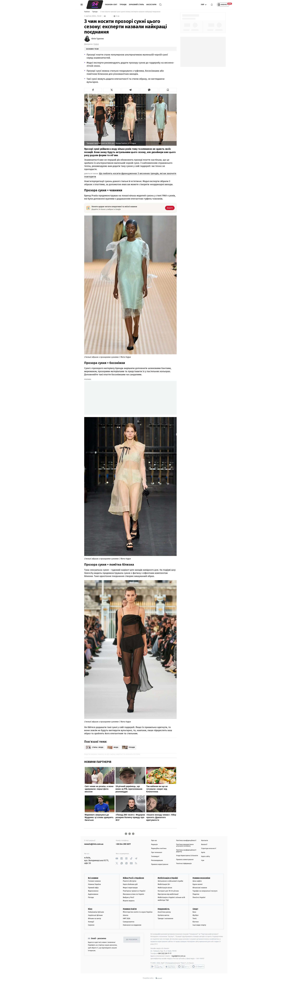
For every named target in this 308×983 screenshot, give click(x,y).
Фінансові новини (200, 888)
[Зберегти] (168, 90)
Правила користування (159, 864)
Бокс (194, 912)
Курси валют (198, 884)
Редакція (154, 844)
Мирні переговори (130, 888)
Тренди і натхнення (165, 918)
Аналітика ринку (164, 912)
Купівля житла (163, 915)
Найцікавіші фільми (96, 912)
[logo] (95, 4)
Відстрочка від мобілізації (168, 894)
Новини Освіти (130, 909)
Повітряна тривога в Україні (134, 891)
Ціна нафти (197, 881)
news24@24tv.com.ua (93, 844)
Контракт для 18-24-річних (168, 891)
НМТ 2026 (126, 918)
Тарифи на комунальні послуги (205, 891)
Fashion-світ (111, 4)
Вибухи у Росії (128, 897)
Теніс (195, 918)
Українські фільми (95, 915)
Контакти (204, 840)
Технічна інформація (184, 863)
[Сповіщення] (211, 4)
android (157, 966)
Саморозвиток (128, 922)
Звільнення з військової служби (170, 881)
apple (170, 966)
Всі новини (93, 878)
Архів (203, 852)
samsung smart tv (198, 966)
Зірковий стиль (136, 4)
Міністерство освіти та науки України (137, 912)
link (117, 858)
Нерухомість (164, 909)
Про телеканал (156, 852)
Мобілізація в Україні (168, 878)
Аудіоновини (93, 894)
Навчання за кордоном (132, 925)
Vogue (96, 44)
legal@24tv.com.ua (178, 956)
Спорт (195, 909)
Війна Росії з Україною (133, 878)
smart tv (183, 966)
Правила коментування (184, 859)
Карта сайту (205, 856)
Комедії (91, 922)
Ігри (202, 860)
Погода (91, 897)
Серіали (91, 925)
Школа (125, 915)
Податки (196, 894)
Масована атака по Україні (133, 894)
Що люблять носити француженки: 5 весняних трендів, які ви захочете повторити (130, 175)
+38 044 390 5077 (123, 844)
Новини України (94, 884)
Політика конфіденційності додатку (186, 850)
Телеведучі (155, 856)
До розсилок (131, 939)
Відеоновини (93, 891)
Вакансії (204, 844)
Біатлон (196, 922)
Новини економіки (201, 878)
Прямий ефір (93, 888)
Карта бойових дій (130, 884)
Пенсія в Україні (199, 897)
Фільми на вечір (94, 918)
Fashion (87, 12)
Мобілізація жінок (165, 888)
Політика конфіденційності (186, 840)
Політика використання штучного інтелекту (185, 845)
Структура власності (208, 848)
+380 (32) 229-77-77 (164, 953)
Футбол (196, 915)
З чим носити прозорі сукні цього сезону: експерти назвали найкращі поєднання (130, 12)
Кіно (90, 909)
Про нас (154, 840)
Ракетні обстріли (129, 881)
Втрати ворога (128, 901)
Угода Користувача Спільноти (187, 855)
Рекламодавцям (157, 860)
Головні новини (94, 881)
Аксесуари (151, 4)
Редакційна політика (158, 848)
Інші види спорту (199, 925)
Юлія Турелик (97, 39)
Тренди (123, 4)
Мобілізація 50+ (164, 884)
